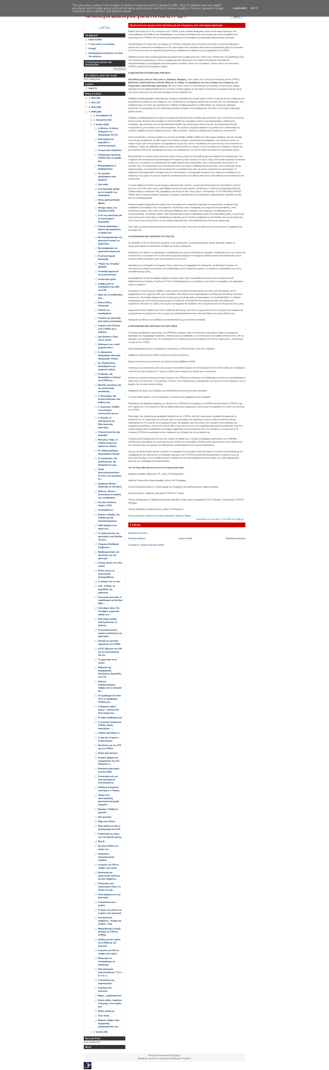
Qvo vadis (103, 184)
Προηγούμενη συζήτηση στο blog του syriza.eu (106, 54)
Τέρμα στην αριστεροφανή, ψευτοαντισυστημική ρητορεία (108, 800)
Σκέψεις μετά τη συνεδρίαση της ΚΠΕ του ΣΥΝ (108, 287)
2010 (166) (96, 107)
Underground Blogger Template (175, 1058)
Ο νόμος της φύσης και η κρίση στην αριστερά (109, 911)
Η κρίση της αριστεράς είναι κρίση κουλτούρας (110, 319)
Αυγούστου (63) (104, 120)
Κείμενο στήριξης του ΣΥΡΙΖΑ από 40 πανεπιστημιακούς (109, 517)
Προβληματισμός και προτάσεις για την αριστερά (108, 555)
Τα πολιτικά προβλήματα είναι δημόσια (107, 176)
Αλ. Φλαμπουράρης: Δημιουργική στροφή (108, 452)
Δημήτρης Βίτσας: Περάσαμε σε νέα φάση (110, 485)
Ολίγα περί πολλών (107, 753)
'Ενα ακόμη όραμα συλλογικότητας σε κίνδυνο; (107, 622)
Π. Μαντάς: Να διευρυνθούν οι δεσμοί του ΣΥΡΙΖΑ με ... (109, 377)
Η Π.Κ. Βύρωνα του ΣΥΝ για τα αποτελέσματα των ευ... (110, 651)
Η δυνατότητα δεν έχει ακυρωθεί (109, 433)
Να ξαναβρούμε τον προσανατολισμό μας (109, 249)
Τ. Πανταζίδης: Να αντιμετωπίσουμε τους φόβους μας (109, 399)
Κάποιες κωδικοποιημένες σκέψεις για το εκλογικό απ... (110, 686)
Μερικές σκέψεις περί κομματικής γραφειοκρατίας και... (108, 1023)
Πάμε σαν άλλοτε (106, 821)
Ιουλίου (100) (102, 124)
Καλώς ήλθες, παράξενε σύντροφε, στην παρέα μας (110, 1003)
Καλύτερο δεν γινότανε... (105, 989)
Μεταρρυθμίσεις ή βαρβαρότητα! (107, 167)
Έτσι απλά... (104, 1015)
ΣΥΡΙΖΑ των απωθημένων (104, 311)
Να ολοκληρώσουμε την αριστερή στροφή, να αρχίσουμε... (110, 240)
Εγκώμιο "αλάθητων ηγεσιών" (108, 811)
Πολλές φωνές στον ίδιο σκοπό (110, 564)
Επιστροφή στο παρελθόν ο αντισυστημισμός (107, 142)
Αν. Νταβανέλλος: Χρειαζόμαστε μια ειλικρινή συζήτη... (107, 366)
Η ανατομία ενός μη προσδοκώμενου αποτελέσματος (108, 779)
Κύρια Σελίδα (95, 39)
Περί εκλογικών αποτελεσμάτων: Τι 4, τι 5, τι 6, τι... (110, 972)
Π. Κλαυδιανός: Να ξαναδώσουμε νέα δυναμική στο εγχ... (107, 461)
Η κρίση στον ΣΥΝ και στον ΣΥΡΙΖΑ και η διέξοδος (109, 328)
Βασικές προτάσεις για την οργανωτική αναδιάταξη (109, 388)
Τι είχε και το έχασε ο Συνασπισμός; (108, 739)
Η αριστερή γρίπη (107, 279)
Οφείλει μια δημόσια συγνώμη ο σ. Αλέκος (109, 789)
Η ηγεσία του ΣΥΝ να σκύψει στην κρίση (108, 866)
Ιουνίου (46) (102, 1032)
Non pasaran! (105, 817)
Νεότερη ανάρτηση (136, 538)
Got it (254, 8)
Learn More (240, 8)
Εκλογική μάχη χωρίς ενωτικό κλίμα (108, 770)
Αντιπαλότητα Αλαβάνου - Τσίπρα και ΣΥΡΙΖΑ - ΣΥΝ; (109, 920)
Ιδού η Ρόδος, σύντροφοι (105, 304)
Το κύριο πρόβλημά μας (110, 717)
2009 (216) (96, 111)
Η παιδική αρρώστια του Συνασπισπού (108, 273)
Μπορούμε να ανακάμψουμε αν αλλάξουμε (106, 961)
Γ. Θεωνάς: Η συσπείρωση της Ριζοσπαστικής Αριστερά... (106, 422)
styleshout (153, 1058)
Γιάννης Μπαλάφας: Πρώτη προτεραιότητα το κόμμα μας (109, 229)
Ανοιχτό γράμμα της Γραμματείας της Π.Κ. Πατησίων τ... (109, 760)
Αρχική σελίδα (185, 538)
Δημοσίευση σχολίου (137, 533)
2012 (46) (95, 98)
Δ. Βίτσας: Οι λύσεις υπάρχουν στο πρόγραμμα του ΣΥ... (108, 131)
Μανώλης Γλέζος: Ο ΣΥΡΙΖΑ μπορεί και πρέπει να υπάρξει (108, 443)
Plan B (101, 841)
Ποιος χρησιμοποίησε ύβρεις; (109, 201)
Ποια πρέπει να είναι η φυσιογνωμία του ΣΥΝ (109, 827)
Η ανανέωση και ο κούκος (107, 903)
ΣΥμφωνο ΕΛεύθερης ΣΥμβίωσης (108, 545)
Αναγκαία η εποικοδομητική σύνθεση (106, 857)
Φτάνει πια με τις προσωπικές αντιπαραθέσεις (106, 573)
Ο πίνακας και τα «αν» (109, 581)
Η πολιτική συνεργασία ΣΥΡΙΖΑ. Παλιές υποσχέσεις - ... (109, 725)
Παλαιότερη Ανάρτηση (235, 538)
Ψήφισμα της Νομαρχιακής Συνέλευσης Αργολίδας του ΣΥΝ (109, 672)
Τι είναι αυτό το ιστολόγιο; (102, 44)
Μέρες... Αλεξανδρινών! (109, 995)
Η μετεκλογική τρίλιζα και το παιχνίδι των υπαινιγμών (108, 192)
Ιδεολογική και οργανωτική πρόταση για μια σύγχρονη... (109, 875)
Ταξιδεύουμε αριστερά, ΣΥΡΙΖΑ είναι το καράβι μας (109, 158)
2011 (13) (95, 102)
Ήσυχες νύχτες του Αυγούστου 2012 (107, 209)
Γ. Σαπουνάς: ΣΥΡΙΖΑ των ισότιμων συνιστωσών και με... (108, 410)
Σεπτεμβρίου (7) (104, 115)
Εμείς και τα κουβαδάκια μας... (110, 296)
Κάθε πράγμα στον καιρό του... (107, 527)
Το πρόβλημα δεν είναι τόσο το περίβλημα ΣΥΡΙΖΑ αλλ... (109, 698)
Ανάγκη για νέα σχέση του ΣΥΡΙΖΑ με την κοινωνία (109, 942)
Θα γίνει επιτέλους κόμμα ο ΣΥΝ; (107, 504)
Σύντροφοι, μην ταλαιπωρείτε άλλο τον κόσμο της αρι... (109, 886)
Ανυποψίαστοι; (105, 510)
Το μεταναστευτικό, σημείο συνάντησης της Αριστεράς (110, 633)
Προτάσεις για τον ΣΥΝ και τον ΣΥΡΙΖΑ (109, 747)
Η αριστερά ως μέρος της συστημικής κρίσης (110, 835)
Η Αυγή (92, 48)
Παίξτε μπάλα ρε (106, 1011)
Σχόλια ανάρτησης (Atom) (152, 545)
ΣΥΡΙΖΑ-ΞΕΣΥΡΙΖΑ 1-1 (109, 733)
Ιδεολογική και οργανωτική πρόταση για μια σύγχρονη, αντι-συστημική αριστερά (176, 25)
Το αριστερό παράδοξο (109, 150)
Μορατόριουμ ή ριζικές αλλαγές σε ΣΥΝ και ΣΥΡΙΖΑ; (109, 931)
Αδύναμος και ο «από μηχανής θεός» (109, 346)
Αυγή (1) (93, 88)
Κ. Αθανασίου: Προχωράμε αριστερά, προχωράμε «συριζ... (109, 355)
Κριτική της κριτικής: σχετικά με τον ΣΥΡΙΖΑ (109, 642)
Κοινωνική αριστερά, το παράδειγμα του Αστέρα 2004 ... (110, 600)
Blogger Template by (164, 1055)
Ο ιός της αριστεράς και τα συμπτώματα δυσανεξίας (110, 218)
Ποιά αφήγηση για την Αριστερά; (109, 896)
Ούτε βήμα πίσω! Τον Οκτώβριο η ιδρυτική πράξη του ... (109, 611)
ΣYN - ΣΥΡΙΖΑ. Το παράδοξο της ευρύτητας (106, 589)
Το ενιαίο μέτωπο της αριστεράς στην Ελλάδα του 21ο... (110, 536)
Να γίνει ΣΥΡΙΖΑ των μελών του (108, 847)
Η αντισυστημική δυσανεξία (106, 257)
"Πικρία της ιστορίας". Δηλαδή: (109, 265)
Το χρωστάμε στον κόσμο (107, 661)
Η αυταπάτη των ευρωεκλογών (106, 982)
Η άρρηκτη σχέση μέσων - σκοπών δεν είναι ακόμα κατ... (108, 709)
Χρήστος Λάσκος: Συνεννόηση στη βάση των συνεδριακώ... (109, 494)
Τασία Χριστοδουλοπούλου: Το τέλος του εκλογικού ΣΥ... (109, 474)
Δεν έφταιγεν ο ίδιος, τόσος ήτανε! (108, 338)
